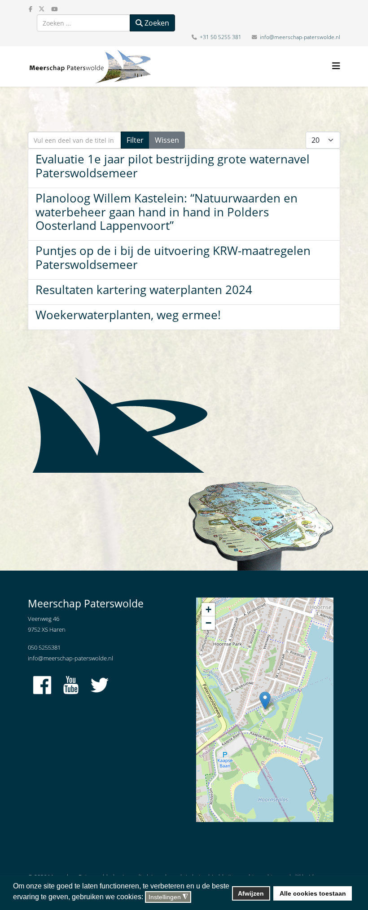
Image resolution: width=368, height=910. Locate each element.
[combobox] (83, 22)
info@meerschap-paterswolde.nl (300, 37)
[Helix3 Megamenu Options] (336, 65)
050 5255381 (44, 647)
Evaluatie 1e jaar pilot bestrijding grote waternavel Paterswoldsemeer (172, 166)
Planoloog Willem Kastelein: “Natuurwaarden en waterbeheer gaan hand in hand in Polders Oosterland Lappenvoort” (166, 212)
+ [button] (208, 609)
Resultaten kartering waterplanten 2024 (143, 290)
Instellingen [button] (168, 897)
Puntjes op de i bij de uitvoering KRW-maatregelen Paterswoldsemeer (173, 258)
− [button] (208, 623)
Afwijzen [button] (251, 893)
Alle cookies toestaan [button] (313, 893)
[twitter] (42, 9)
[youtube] (54, 9)
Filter (135, 140)
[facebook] (30, 9)
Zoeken (156, 23)
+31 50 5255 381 (220, 37)
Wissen (167, 140)
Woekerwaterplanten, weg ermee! (128, 315)
